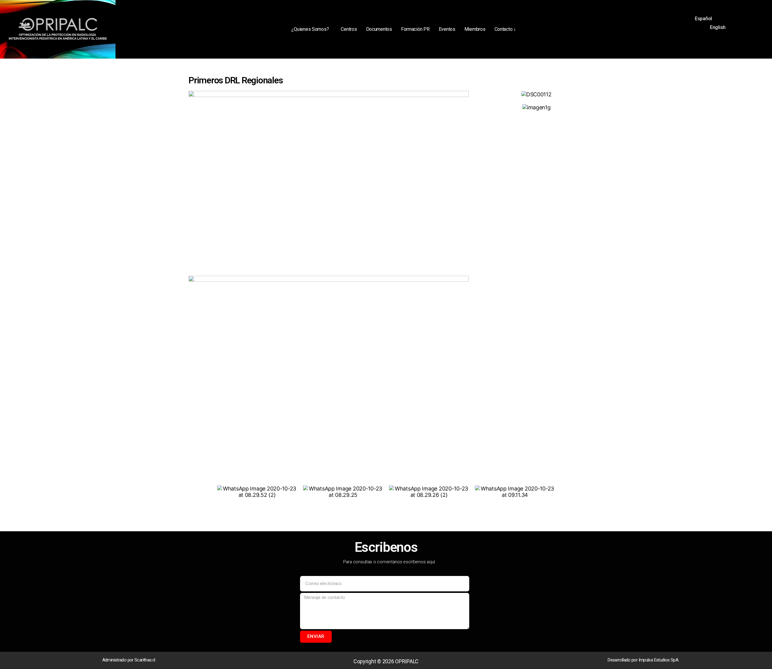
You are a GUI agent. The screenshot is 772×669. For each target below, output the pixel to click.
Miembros (475, 29)
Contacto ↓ (505, 29)
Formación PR (415, 29)
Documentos (379, 29)
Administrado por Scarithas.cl (128, 660)
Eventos (447, 29)
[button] (311, 29)
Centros (349, 29)
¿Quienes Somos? (310, 29)
